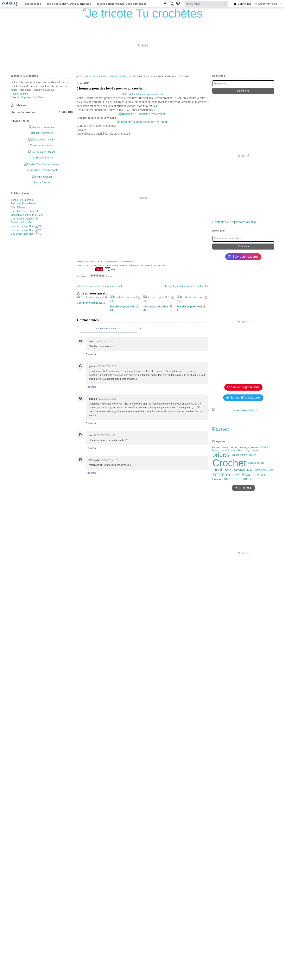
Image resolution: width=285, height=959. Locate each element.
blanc (215, 450)
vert (263, 474)
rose (271, 470)
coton (233, 447)
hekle (225, 447)
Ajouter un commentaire (108, 328)
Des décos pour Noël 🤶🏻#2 (26, 230)
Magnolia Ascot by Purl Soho (27, 214)
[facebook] (165, 4)
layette (227, 470)
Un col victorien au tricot (24, 211)
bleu (239, 450)
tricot (217, 470)
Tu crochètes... (119, 76)
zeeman (221, 474)
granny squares (248, 447)
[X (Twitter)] (171, 4)
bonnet (246, 478)
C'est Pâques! (18, 207)
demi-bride (261, 470)
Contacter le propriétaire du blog (234, 222)
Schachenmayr (239, 455)
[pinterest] (177, 4)
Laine (235, 479)
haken (252, 455)
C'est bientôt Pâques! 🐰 (25, 218)
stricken (236, 474)
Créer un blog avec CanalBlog (27, 97)
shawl (256, 474)
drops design (228, 450)
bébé (250, 470)
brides (221, 455)
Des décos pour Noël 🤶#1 (26, 233)
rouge (247, 450)
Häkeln (216, 479)
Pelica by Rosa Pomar (23, 203)
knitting (264, 447)
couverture (239, 470)
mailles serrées (256, 463)
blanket (216, 447)
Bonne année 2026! (21, 222)
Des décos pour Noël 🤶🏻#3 (26, 226)
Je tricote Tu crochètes (91, 76)
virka (255, 450)
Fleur (225, 479)
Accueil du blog (19, 93)
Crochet (229, 463)
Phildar (246, 474)
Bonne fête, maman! (22, 199)
